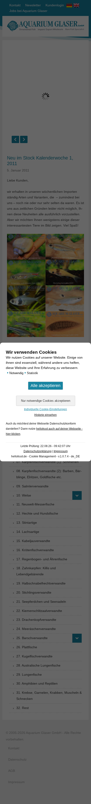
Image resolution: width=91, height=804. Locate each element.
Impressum (61, 451)
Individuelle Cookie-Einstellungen (45, 409)
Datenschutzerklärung (38, 451)
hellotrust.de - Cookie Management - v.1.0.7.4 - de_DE (45, 456)
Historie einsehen (45, 415)
